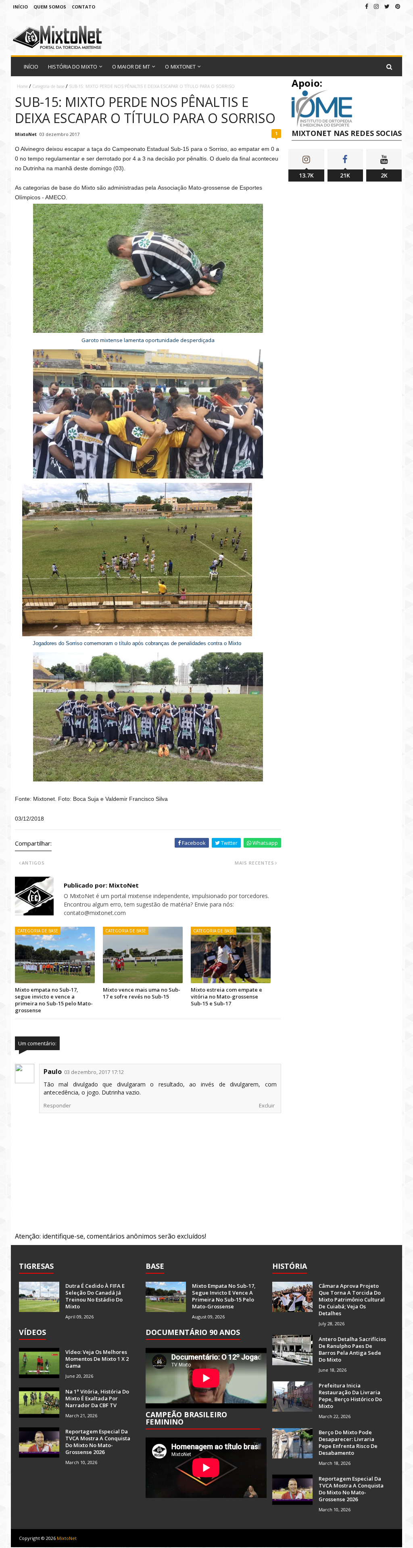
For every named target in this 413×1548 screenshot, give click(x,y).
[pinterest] (397, 6)
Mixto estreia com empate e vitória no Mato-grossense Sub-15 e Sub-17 (226, 996)
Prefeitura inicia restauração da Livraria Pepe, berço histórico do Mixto (350, 1396)
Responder (57, 1105)
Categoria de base (48, 86)
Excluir (267, 1105)
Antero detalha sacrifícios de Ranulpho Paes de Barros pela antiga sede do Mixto (352, 1349)
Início (20, 7)
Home (22, 86)
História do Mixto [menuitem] (72, 66)
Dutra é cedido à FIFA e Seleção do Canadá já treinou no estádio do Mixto (95, 1296)
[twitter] (387, 6)
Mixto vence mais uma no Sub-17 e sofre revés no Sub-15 (141, 993)
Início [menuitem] (31, 66)
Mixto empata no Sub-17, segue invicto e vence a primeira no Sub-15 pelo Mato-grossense (54, 1000)
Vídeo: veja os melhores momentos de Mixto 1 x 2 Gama (97, 1358)
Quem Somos (49, 7)
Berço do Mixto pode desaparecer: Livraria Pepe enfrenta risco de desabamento (348, 1442)
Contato (83, 7)
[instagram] (376, 6)
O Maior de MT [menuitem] (131, 66)
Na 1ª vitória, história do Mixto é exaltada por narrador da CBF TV (97, 1398)
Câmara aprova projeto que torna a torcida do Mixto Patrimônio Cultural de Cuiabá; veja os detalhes (352, 1299)
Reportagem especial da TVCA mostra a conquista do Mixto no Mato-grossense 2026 (97, 1442)
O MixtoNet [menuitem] (180, 66)
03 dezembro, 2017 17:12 (94, 1072)
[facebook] (366, 6)
